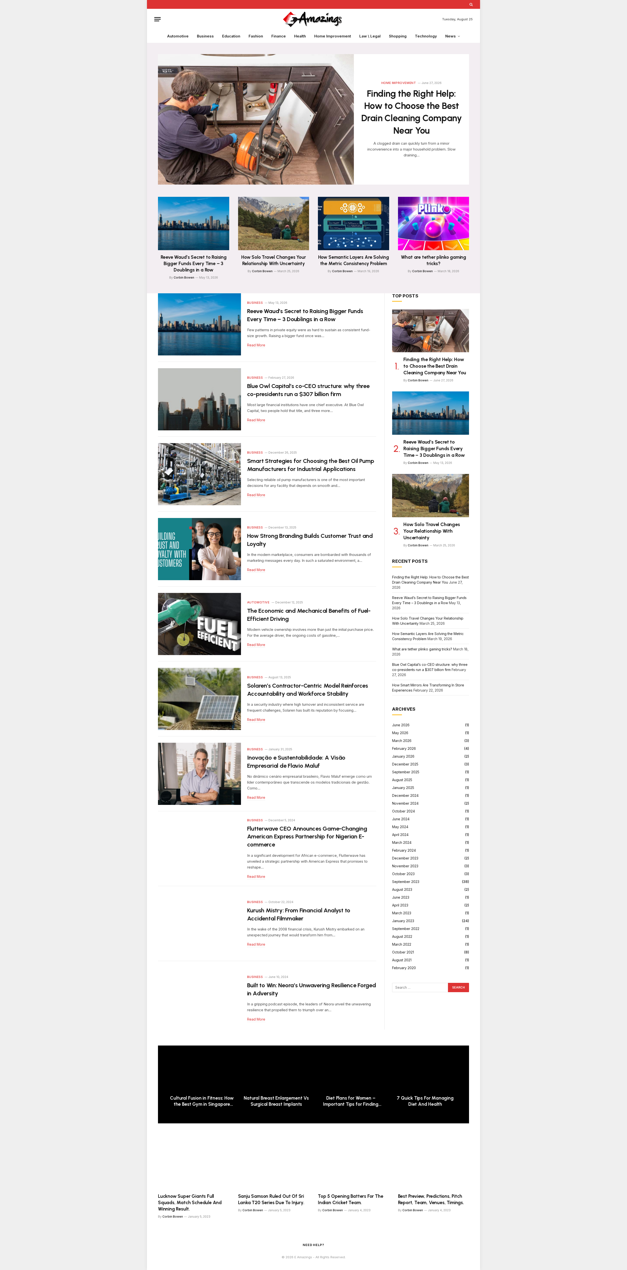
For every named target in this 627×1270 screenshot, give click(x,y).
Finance (278, 36)
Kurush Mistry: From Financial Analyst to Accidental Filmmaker (298, 914)
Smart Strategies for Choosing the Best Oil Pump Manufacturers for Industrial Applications (310, 464)
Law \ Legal (370, 36)
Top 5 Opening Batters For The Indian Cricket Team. (350, 1199)
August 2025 (402, 780)
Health (300, 36)
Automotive (178, 36)
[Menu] (157, 19)
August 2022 (402, 936)
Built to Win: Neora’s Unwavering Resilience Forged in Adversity (311, 989)
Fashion (256, 36)
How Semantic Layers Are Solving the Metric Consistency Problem (353, 260)
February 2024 (404, 850)
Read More (256, 345)
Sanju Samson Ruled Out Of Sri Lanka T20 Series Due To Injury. (271, 1199)
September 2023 (405, 882)
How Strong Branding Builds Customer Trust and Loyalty (310, 539)
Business (205, 36)
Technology (426, 36)
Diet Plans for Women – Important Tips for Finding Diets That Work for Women (351, 1101)
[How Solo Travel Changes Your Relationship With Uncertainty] (273, 223)
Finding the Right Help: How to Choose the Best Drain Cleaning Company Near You (411, 112)
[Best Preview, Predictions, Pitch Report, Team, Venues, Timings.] (433, 1162)
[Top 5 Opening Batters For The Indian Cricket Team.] (353, 1162)
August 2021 (401, 960)
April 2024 (400, 835)
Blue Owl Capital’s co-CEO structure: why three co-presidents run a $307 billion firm (308, 390)
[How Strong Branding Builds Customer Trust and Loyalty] (199, 549)
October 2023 (403, 874)
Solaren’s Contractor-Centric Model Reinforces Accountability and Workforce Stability (307, 689)
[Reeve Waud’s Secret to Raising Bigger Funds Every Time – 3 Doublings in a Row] (193, 223)
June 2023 (400, 897)
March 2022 (401, 944)
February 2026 (404, 748)
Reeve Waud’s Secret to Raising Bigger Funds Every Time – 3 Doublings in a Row (194, 263)
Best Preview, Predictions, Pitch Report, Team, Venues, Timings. (432, 1199)
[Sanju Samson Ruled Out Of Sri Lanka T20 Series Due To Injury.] (273, 1162)
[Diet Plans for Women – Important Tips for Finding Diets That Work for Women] (351, 1072)
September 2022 (405, 929)
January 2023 (403, 921)
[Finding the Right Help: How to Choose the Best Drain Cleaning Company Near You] (256, 119)
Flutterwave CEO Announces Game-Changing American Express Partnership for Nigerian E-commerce (307, 836)
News (450, 36)
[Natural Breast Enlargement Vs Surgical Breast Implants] (276, 1072)
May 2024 (400, 827)
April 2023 (400, 905)
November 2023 (405, 866)
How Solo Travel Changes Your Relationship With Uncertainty (273, 260)
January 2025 (403, 788)
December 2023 (405, 858)
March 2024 (401, 842)
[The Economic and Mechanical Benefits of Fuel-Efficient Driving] (199, 624)
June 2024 (401, 819)
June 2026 (401, 725)
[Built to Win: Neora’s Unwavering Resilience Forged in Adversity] (199, 998)
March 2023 (401, 913)
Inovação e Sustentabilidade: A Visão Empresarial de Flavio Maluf (296, 761)
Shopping (398, 36)
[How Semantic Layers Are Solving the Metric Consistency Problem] (353, 223)
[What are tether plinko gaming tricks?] (433, 223)
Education (231, 36)
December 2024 (405, 795)
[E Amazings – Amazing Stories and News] (313, 19)
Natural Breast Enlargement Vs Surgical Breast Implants (276, 1101)
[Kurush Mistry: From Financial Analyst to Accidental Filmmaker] (199, 924)
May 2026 (400, 733)
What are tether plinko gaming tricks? (433, 260)
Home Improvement (332, 36)
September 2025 (405, 772)
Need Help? (313, 1245)
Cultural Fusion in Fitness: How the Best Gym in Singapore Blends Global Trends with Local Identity (201, 1101)
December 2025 (405, 764)
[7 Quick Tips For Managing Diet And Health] (425, 1072)
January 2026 (403, 756)
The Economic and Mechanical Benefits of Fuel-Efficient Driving (309, 614)
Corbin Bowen (184, 277)
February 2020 (404, 968)
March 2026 (401, 741)
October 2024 (403, 811)
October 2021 (403, 952)
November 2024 (405, 803)
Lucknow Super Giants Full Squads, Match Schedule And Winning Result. (190, 1202)
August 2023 (402, 889)
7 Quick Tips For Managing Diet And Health (425, 1101)
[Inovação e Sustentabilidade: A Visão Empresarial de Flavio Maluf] (199, 774)
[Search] (471, 4)
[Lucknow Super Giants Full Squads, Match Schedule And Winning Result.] (193, 1162)
